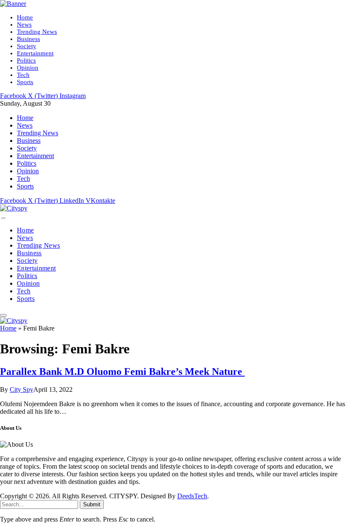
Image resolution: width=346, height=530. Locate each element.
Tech (23, 74)
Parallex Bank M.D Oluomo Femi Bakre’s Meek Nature (122, 371)
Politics (26, 60)
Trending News (37, 31)
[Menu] (3, 218)
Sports (25, 82)
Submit (91, 504)
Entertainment (35, 53)
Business (28, 39)
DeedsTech (192, 496)
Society (26, 46)
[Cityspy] (13, 208)
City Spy (21, 389)
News (24, 24)
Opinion (27, 67)
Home (25, 17)
